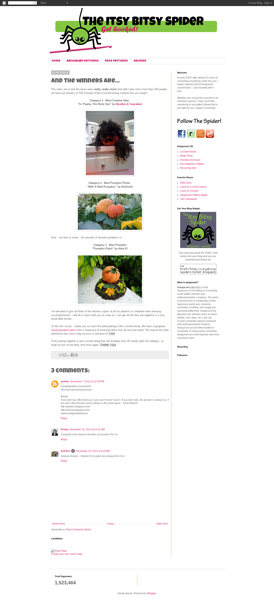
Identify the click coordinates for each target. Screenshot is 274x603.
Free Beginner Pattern (192, 164)
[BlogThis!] (65, 355)
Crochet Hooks (188, 151)
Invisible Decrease (190, 160)
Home (56, 61)
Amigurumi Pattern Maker (194, 195)
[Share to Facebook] (72, 355)
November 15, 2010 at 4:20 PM (93, 451)
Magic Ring (186, 155)
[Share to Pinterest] (76, 355)
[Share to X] (69, 355)
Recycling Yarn (188, 168)
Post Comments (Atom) (78, 529)
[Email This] (61, 355)
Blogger (151, 593)
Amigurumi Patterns (83, 61)
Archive (140, 61)
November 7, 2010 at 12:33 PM (87, 381)
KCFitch (65, 451)
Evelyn (65, 429)
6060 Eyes (186, 182)
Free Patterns (116, 61)
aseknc (65, 381)
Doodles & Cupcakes (128, 104)
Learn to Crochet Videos (193, 186)
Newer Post (58, 523)
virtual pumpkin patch (63, 329)
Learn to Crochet (189, 190)
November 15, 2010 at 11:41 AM (87, 429)
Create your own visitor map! (66, 554)
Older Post (162, 523)
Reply (64, 418)
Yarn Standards (188, 199)
